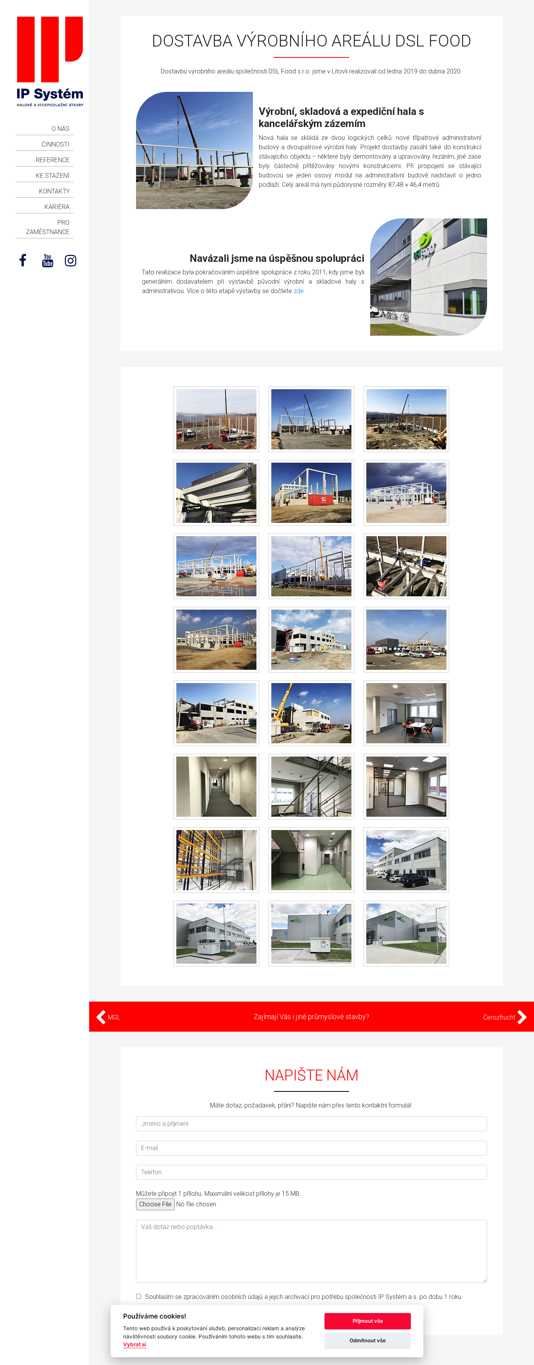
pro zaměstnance (48, 227)
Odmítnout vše (367, 1340)
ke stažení (53, 175)
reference (53, 160)
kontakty (54, 191)
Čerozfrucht (500, 1017)
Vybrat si (134, 1344)
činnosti (55, 144)
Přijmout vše (368, 1321)
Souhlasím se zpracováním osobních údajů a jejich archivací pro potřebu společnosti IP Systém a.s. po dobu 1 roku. (304, 1297)
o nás (61, 128)
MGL (113, 1017)
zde (299, 291)
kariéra (57, 207)
